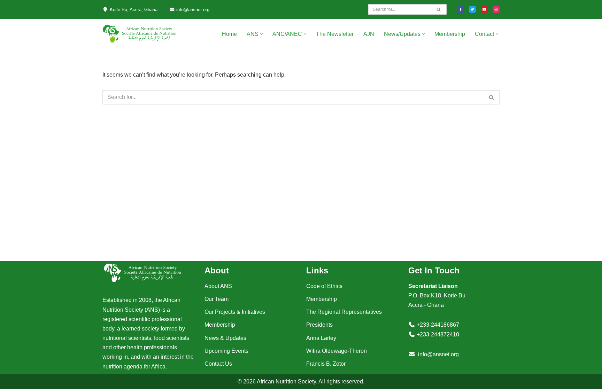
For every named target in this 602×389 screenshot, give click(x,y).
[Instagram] (496, 9)
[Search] (439, 9)
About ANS (218, 286)
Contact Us (218, 364)
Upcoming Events (226, 351)
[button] (261, 34)
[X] (472, 9)
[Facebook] (460, 9)
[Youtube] (484, 9)
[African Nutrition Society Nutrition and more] (139, 33)
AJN (368, 34)
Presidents (319, 325)
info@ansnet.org (438, 354)
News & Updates (225, 338)
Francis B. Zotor (326, 364)
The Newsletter (335, 34)
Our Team (216, 299)
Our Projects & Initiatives (234, 312)
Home (229, 34)
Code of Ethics (324, 286)
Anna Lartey (321, 338)
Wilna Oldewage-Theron (336, 351)
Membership (449, 34)
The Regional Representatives (344, 312)
